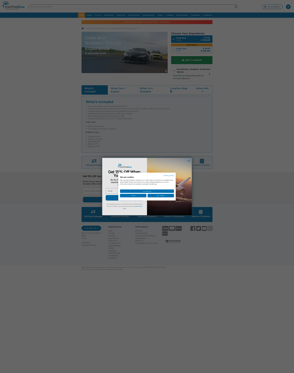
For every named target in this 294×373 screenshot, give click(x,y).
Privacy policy (168, 175)
